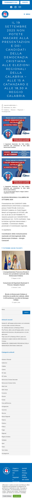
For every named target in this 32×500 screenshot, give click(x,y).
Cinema (3, 369)
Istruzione (4, 409)
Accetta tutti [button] (17, 496)
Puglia (3, 430)
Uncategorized (6, 111)
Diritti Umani (5, 389)
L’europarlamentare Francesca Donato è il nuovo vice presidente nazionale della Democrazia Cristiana (16, 274)
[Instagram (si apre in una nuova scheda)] (15, 7)
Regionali (20, 109)
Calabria (6, 109)
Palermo (4, 420)
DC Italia (4, 373)
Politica (3, 426)
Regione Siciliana (6, 436)
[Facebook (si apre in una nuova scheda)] (11, 7)
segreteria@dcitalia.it (10, 105)
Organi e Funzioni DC (15, 471)
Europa (3, 399)
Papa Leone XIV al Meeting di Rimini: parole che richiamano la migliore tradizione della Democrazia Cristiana (14, 339)
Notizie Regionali (6, 416)
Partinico (4, 423)
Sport (3, 443)
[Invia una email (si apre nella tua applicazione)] (20, 7)
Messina (4, 413)
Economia (4, 393)
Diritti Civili (4, 386)
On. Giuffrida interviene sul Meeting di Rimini (13, 327)
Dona (24, 471)
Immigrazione (5, 406)
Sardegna (4, 440)
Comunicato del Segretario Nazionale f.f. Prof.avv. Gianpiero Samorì (16, 284)
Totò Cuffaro (5, 450)
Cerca (3, 309)
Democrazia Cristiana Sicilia (9, 383)
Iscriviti (24, 468)
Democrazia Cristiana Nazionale (9, 379)
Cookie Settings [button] (7, 496)
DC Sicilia (4, 376)
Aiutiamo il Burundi (6, 359)
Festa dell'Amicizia (6, 403)
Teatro (3, 446)
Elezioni (13, 109)
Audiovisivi (4, 363)
